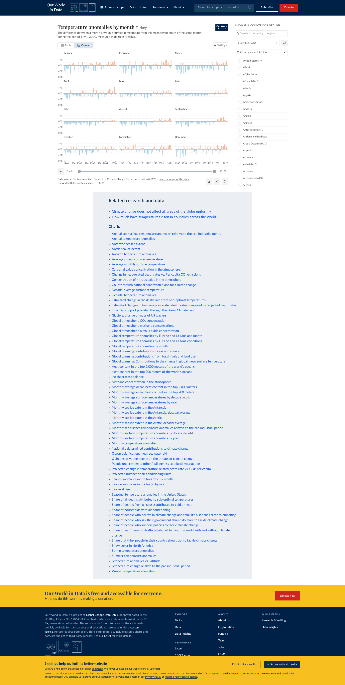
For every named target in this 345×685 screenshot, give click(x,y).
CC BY (101, 183)
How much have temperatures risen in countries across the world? (165, 217)
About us (224, 620)
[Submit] (249, 7)
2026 (223, 171)
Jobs (221, 647)
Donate (288, 7)
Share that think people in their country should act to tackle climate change (164, 540)
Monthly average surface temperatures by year (144, 402)
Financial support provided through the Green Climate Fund (153, 310)
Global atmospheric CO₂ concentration (139, 320)
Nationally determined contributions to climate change (150, 448)
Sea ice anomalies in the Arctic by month (140, 484)
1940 (70, 171)
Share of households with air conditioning (141, 510)
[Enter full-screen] (225, 181)
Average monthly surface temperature (138, 264)
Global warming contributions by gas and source (145, 351)
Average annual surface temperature (137, 259)
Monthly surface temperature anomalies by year (145, 438)
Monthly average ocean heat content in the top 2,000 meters (154, 387)
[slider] (79, 171)
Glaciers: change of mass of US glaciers (139, 315)
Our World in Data (56, 7)
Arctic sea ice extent (126, 249)
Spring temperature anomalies (133, 550)
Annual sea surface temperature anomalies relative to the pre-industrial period (166, 233)
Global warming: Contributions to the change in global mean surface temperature (168, 361)
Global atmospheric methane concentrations (143, 325)
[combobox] (224, 8)
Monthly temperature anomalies (134, 443)
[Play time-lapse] (61, 171)
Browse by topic (115, 7)
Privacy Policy (153, 677)
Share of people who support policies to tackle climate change (155, 525)
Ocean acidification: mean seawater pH (139, 453)
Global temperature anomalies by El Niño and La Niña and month (157, 336)
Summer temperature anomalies (134, 556)
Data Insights (183, 633)
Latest (144, 7)
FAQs (107, 636)
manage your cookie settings (181, 677)
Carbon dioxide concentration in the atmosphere (146, 269)
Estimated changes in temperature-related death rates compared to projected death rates (174, 305)
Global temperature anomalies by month (140, 346)
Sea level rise (121, 489)
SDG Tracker (182, 655)
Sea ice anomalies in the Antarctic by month (142, 479)
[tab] (66, 45)
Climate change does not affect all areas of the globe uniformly (161, 211)
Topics (178, 620)
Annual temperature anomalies (133, 238)
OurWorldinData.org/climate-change (77, 183)
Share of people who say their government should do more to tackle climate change (170, 520)
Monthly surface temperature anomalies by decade (147, 433)
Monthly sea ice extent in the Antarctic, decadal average (151, 412)
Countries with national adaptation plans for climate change (154, 285)
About (177, 7)
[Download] (209, 181)
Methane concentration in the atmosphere (141, 382)
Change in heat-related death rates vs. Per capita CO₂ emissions (156, 274)
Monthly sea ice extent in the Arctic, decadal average (149, 423)
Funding (223, 633)
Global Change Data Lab (101, 615)
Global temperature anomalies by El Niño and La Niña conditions (157, 341)
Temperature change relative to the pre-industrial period (151, 566)
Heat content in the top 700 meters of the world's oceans (152, 371)
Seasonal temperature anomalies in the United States (149, 494)
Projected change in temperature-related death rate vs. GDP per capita (161, 469)
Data (133, 7)
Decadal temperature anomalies (134, 295)
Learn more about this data (174, 179)
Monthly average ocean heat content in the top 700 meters (153, 392)
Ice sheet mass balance (128, 376)
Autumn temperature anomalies (134, 254)
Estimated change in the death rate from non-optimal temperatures (159, 300)
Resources (159, 7)
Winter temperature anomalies (133, 571)
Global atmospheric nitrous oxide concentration (145, 331)
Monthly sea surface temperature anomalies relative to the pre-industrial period (167, 428)
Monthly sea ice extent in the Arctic (137, 417)
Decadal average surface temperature (138, 290)
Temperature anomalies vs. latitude (136, 561)
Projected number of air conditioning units (141, 474)
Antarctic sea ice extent (128, 244)
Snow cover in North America (132, 545)
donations (97, 669)
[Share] (217, 181)
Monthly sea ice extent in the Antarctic (139, 407)
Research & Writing (274, 620)
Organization (226, 627)
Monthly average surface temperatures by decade (146, 397)
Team (221, 640)
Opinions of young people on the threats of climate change (153, 458)
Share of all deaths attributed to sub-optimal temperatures (152, 499)
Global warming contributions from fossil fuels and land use (153, 356)
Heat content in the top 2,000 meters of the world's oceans (153, 366)
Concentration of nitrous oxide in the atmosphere (146, 279)
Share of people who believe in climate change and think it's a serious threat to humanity (174, 515)
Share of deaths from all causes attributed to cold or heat (152, 504)
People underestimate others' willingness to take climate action (156, 463)
